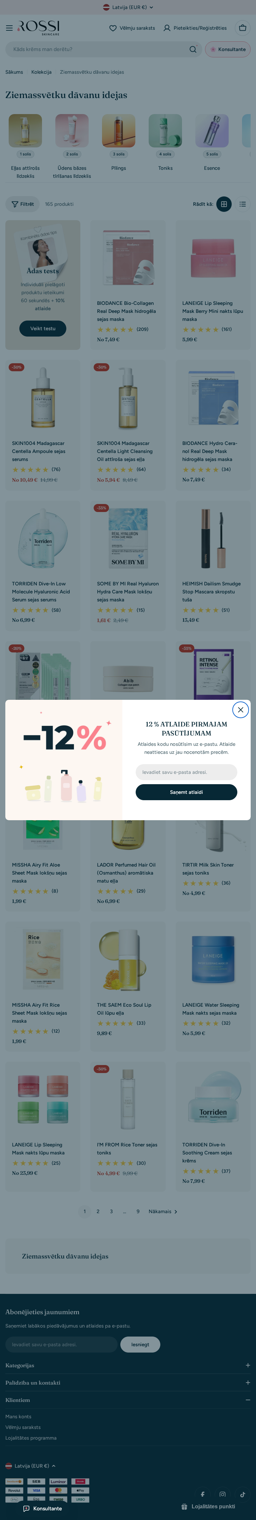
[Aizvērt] (240, 709)
